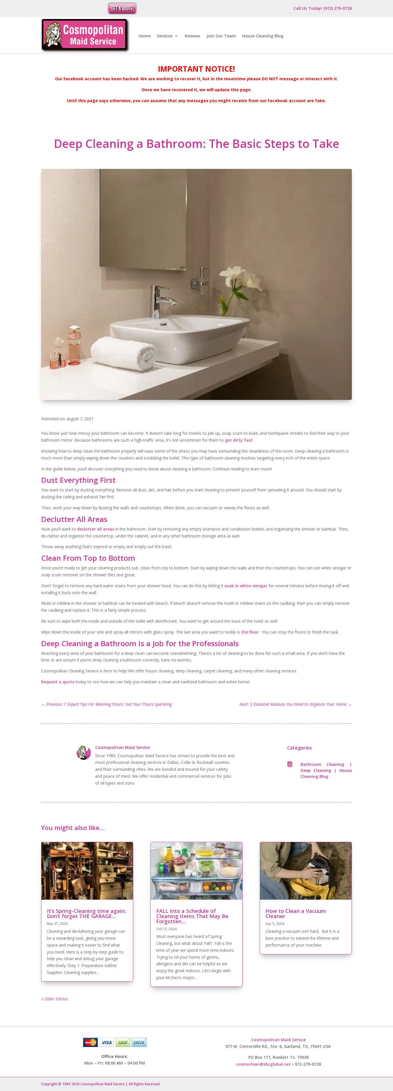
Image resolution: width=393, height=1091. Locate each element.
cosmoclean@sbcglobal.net (263, 1064)
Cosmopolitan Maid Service (122, 747)
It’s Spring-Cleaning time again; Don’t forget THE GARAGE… (86, 913)
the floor (250, 632)
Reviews (192, 36)
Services (165, 36)
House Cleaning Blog (262, 36)
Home (144, 36)
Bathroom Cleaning (322, 764)
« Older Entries (54, 999)
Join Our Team (221, 36)
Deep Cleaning (316, 770)
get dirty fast (239, 440)
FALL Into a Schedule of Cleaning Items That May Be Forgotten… (192, 916)
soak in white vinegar (245, 585)
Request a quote (58, 681)
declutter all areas (95, 529)
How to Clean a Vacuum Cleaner (296, 913)
